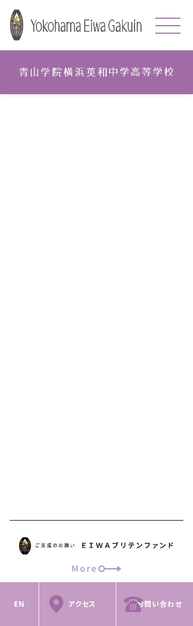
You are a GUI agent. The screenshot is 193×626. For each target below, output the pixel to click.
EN (19, 604)
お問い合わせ (159, 604)
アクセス (82, 604)
